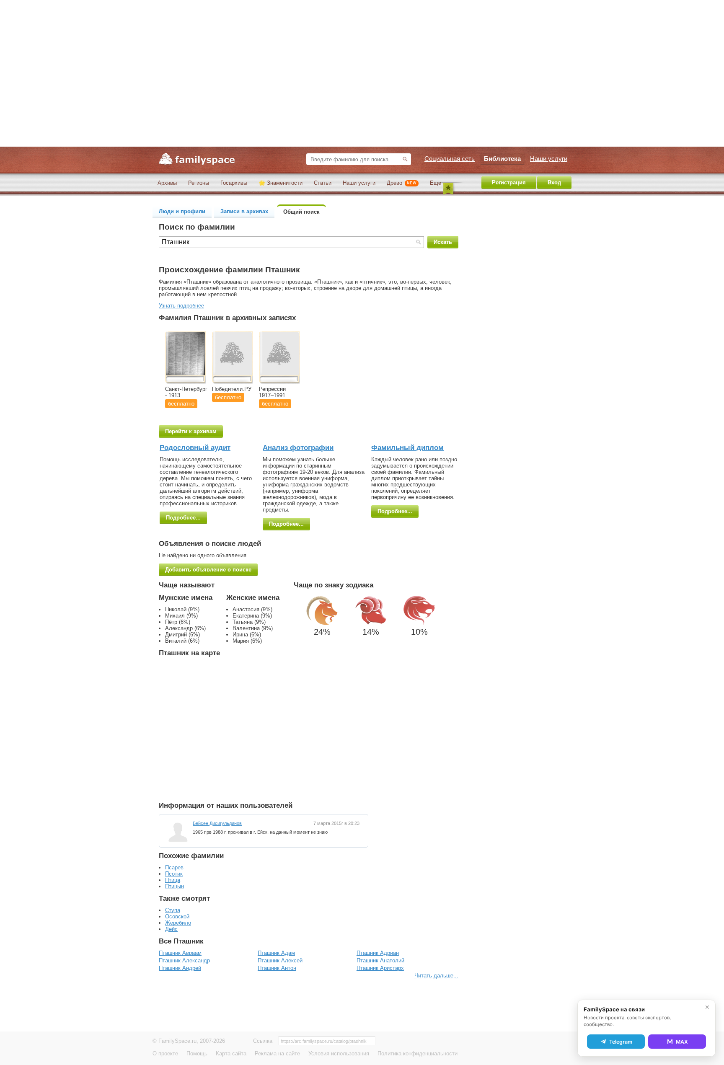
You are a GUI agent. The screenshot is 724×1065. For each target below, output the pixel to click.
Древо (401, 183)
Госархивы (233, 183)
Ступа (172, 910)
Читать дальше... (436, 975)
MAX (682, 1042)
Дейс (171, 929)
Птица (172, 880)
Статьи (322, 183)
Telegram (620, 1042)
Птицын (174, 886)
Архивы (167, 183)
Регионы (198, 183)
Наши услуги (359, 183)
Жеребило (178, 923)
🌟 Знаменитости (281, 183)
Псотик (174, 874)
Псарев (174, 867)
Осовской (177, 916)
